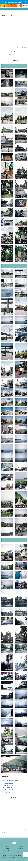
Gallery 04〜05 (9, 785)
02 (10, 56)
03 (10, 58)
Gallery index (16, 60)
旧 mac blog (20, 848)
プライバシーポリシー (7, 852)
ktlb (21, 850)
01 (10, 54)
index (7, 846)
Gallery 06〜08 (9, 789)
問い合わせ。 (21, 852)
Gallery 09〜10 (9, 792)
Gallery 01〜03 (9, 783)
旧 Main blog (7, 848)
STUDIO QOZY (7, 850)
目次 (12, 51)
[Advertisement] (14, 31)
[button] (25, 443)
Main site (21, 846)
